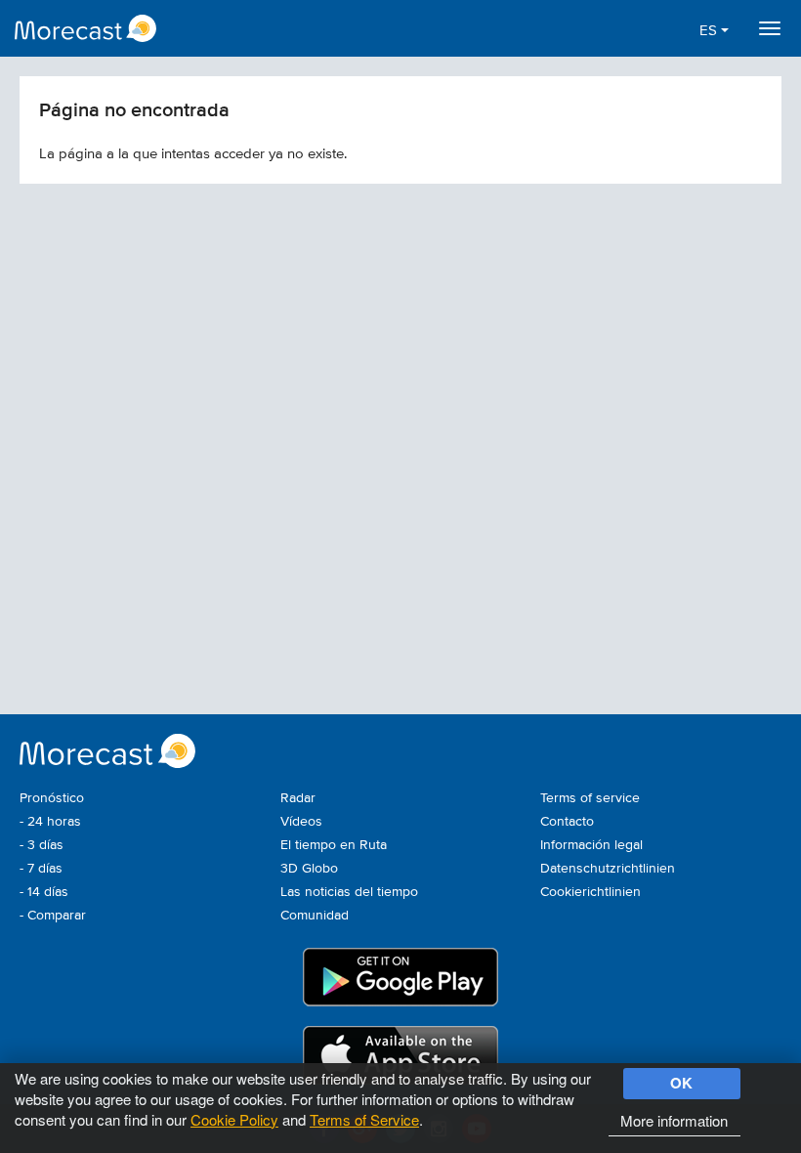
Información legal (591, 845)
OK (681, 1082)
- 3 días (41, 845)
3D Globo (309, 868)
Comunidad (314, 915)
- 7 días (41, 868)
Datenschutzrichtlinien (607, 868)
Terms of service (590, 798)
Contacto (567, 822)
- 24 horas (50, 822)
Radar (298, 798)
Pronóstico (52, 798)
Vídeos (301, 822)
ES (710, 30)
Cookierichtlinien (590, 892)
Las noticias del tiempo (349, 892)
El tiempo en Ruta (333, 845)
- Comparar (53, 915)
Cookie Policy (234, 1119)
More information (674, 1120)
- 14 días (44, 892)
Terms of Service (364, 1119)
